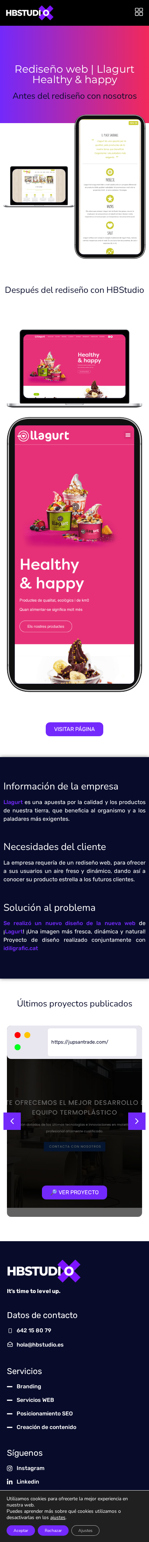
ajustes (57, 1518)
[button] (12, 1121)
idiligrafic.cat (20, 948)
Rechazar (53, 1530)
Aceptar (21, 1530)
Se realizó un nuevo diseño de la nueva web (69, 923)
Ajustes (85, 1530)
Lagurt (14, 931)
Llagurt (13, 802)
